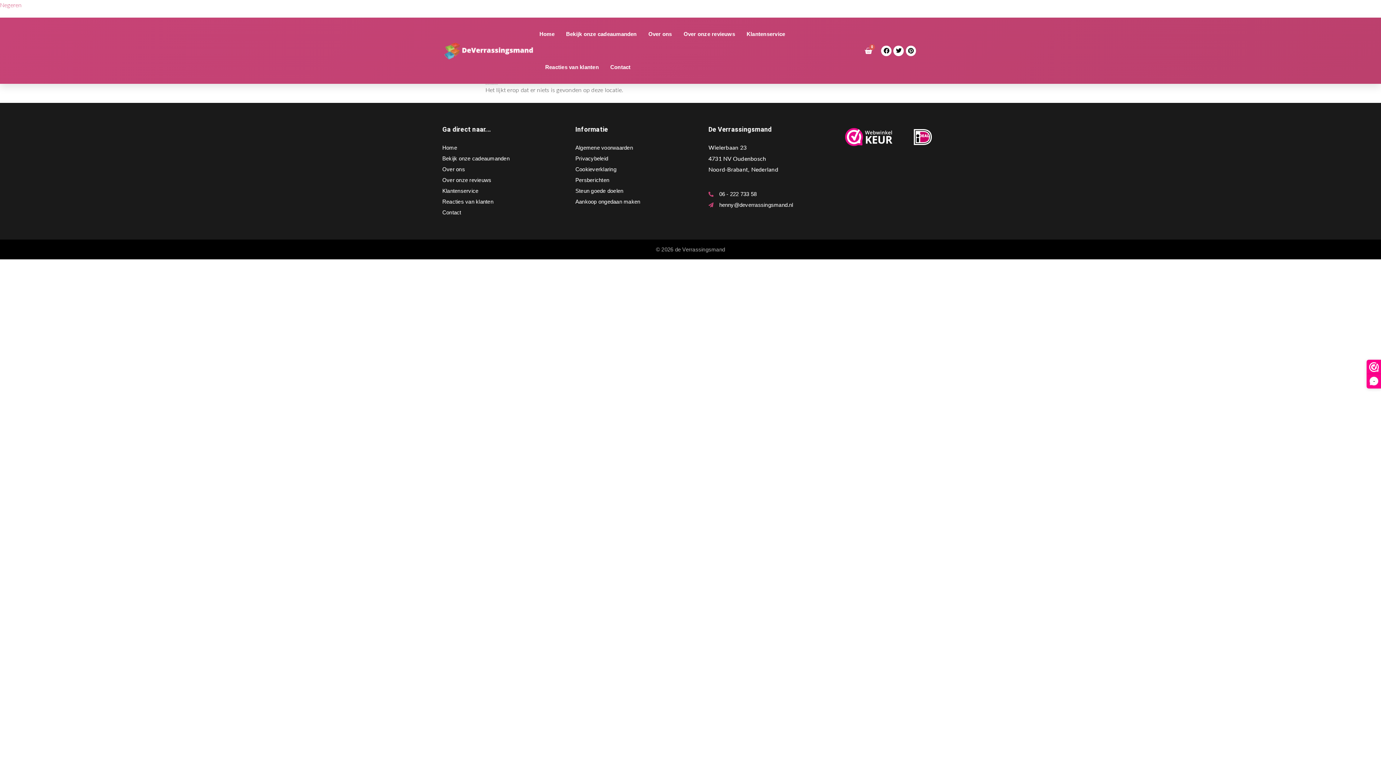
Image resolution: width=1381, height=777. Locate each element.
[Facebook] (886, 51)
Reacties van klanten (572, 67)
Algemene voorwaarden (604, 148)
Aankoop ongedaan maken (607, 202)
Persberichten (592, 180)
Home (547, 34)
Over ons (660, 34)
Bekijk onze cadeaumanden (601, 34)
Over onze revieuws (709, 34)
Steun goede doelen (599, 191)
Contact (620, 67)
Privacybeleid (591, 158)
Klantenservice (766, 34)
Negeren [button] (11, 5)
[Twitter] (898, 51)
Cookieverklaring (595, 169)
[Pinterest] (911, 51)
